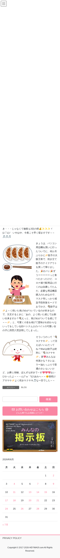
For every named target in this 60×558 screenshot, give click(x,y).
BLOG (24, 387)
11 (14, 492)
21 (37, 500)
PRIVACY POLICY (12, 538)
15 (45, 492)
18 (14, 500)
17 (6, 500)
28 (37, 508)
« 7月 (5, 524)
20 (30, 500)
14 (37, 492)
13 (30, 492)
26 (22, 508)
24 (6, 508)
